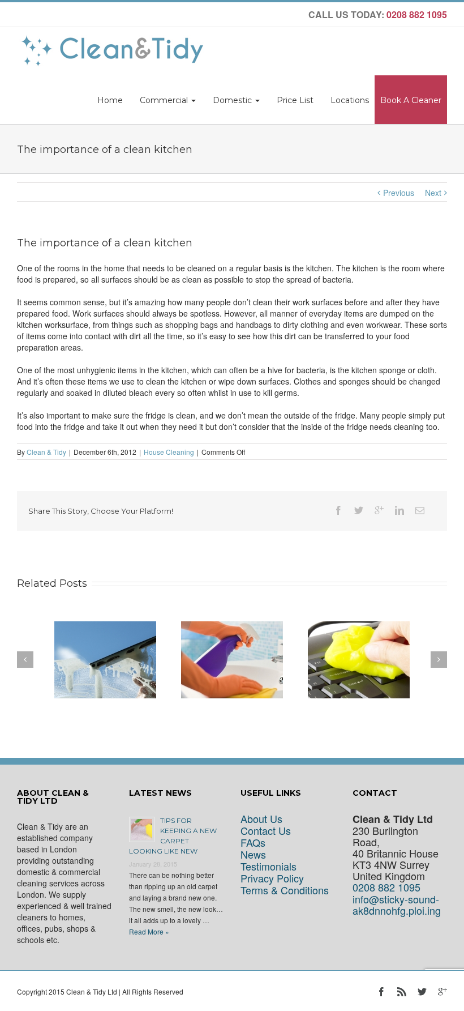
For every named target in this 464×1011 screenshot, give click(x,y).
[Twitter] (358, 510)
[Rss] (401, 991)
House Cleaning (169, 452)
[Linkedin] (399, 510)
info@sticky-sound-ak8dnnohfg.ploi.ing (397, 904)
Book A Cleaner (410, 100)
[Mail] (419, 510)
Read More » (149, 931)
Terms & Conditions (284, 890)
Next (433, 192)
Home (110, 100)
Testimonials (268, 866)
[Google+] (379, 510)
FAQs (252, 842)
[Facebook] (338, 510)
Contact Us (265, 831)
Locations (349, 100)
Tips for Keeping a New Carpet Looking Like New (173, 835)
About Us (261, 819)
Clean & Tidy (46, 452)
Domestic (233, 100)
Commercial (165, 100)
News (253, 854)
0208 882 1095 (386, 887)
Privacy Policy (272, 878)
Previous (398, 192)
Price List (295, 100)
